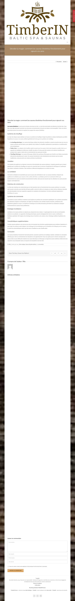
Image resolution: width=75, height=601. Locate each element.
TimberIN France (14, 590)
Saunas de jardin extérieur (31, 244)
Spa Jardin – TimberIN (51, 590)
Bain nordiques (22, 244)
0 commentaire (40, 244)
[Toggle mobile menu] (67, 42)
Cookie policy (37, 585)
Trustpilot (37, 578)
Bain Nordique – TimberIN (31, 590)
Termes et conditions (37, 583)
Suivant (65, 61)
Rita (10, 244)
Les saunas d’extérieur (12, 126)
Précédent (59, 61)
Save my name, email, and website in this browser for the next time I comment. (28, 566)
